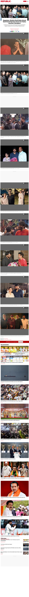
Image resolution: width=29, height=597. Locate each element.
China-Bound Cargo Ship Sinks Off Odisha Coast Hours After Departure (12, 381)
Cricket (1, 537)
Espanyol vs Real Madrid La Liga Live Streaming (8, 458)
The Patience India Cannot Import (6, 544)
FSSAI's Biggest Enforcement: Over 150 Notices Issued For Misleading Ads (12, 362)
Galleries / (3, 3)
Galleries (12, 30)
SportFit (2, 402)
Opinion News (2, 545)
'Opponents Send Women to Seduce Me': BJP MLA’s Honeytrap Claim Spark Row (13, 497)
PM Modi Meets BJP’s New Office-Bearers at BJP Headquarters (10, 420)
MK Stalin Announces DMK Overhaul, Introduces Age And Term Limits (11, 516)
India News (2, 421)
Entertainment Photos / (7, 3)
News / (1, 3)
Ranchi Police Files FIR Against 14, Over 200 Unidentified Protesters (11, 439)
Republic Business (3, 363)
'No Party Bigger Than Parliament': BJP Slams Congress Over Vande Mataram (12, 478)
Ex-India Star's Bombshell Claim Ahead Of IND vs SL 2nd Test (10, 536)
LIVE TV (25, 1)
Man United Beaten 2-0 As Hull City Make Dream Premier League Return (11, 552)
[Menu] (27, 1)
